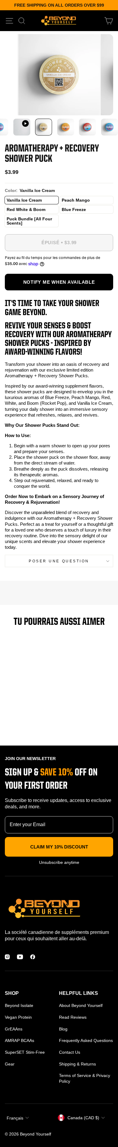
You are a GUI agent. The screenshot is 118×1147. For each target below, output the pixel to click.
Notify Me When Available (59, 282)
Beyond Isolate (19, 1005)
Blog (63, 1029)
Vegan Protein (18, 1017)
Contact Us (69, 1052)
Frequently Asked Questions (86, 1040)
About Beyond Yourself (81, 1005)
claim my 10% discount (59, 846)
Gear (10, 1064)
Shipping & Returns (77, 1064)
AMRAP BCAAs (19, 1040)
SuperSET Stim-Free (25, 1052)
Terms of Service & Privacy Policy (84, 1078)
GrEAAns (13, 1029)
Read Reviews (73, 1017)
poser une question (59, 561)
